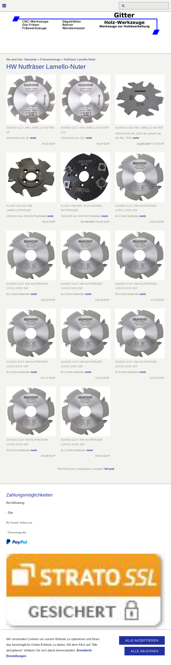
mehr (33, 138)
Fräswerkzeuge (50, 59)
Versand (109, 468)
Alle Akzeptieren (141, 640)
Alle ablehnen (144, 651)
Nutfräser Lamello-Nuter (80, 59)
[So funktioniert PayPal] (16, 543)
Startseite (30, 59)
